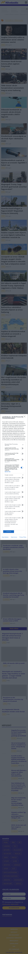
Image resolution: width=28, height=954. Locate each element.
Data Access (14, 537)
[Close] (24, 417)
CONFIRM (8, 531)
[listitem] (14, 445)
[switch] (22, 448)
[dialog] (14, 477)
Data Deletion (5, 537)
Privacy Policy (22, 537)
